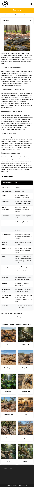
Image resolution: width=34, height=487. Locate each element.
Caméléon (25, 461)
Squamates (20, 14)
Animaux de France (28, 316)
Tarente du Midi (25, 391)
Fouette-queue (8, 368)
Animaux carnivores (6, 316)
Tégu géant (26, 438)
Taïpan (8, 344)
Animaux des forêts (6, 319)
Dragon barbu (25, 368)
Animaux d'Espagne (17, 316)
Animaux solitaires (27, 319)
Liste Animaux (8, 14)
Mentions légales (7, 469)
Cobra (25, 414)
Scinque (8, 438)
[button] (31, 3)
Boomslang (8, 391)
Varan (8, 461)
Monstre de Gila (8, 414)
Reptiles (15, 14)
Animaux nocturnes (17, 319)
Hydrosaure (25, 344)
